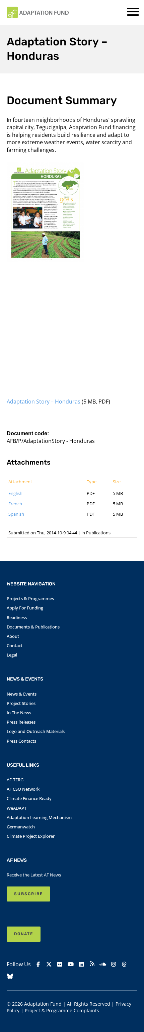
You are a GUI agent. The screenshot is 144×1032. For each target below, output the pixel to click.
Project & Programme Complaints (62, 1010)
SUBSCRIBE (28, 893)
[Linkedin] (81, 964)
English (15, 493)
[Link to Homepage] (38, 12)
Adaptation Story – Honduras (43, 401)
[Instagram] (113, 964)
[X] (49, 964)
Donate (23, 934)
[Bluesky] (10, 976)
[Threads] (124, 964)
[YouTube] (70, 964)
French (15, 504)
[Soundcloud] (102, 964)
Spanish (16, 514)
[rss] (92, 964)
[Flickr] (59, 964)
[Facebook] (38, 964)
